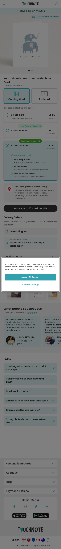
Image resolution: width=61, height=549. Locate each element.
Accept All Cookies (30, 277)
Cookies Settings (30, 285)
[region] (30, 274)
